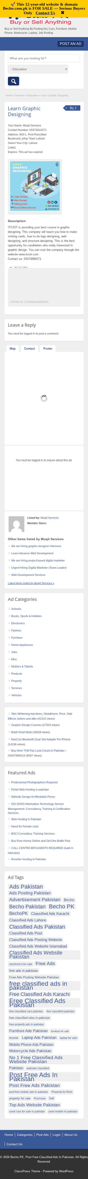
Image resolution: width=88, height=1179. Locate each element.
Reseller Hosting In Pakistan (28, 859)
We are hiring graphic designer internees (36, 546)
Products (16, 673)
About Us (70, 1134)
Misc (14, 659)
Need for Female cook (24, 826)
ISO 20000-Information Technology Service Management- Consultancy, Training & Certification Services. (39, 808)
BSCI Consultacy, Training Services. (33, 833)
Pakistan (16, 1068)
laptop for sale (68, 1038)
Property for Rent (61, 1092)
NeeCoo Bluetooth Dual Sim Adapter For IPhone (40, 739)
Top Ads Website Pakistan (34, 1105)
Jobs (14, 652)
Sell (51, 1098)
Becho (69, 900)
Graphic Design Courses (26, 725)
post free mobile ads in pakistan (28, 1092)
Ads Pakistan (26, 886)
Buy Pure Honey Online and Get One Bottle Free (40, 840)
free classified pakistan (60, 1011)
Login (56, 1134)
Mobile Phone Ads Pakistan (31, 1044)
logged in (29, 333)
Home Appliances (22, 645)
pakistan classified (38, 1068)
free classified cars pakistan (26, 1011)
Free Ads (45, 963)
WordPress (66, 1171)
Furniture (16, 637)
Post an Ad (70, 44)
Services (20, 95)
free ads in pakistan (23, 970)
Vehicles (16, 695)
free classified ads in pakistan (38, 985)
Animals (16, 609)
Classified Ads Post (25, 933)
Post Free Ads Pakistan (34, 1085)
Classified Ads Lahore (27, 920)
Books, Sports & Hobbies (26, 616)
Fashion (16, 630)
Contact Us (14, 1144)
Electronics (18, 623)
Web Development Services (28, 575)
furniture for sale (60, 1031)
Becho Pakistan (27, 907)
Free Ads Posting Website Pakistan (34, 977)
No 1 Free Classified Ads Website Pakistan (36, 1059)
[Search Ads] (13, 81)
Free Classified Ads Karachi (39, 994)
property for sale (19, 1098)
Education (32, 95)
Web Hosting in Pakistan (26, 819)
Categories (24, 1134)
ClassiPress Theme (27, 1171)
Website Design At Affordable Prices (33, 796)
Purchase (40, 1098)
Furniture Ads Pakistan (28, 1031)
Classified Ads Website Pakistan (36, 955)
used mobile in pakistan (62, 1111)
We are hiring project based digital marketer (38, 560)
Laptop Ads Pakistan (39, 1037)
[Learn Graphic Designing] (34, 186)
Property (16, 681)
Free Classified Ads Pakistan (37, 1003)
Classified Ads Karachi (50, 914)
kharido (14, 1038)
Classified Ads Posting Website (35, 940)
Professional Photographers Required (34, 782)
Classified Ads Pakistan (37, 927)
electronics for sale (20, 964)
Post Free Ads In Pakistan (33, 1077)
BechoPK (18, 913)
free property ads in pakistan (26, 1024)
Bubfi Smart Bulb (21, 732)
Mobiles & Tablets (22, 666)
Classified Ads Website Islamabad (38, 946)
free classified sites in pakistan (29, 1018)
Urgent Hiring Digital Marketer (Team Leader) (39, 567)
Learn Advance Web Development (32, 553)
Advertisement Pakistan (34, 899)
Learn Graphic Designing (24, 111)
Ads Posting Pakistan (30, 893)
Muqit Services (50, 517)
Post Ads (42, 1134)
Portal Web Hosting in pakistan (30, 789)
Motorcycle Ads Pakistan (30, 1051)
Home (9, 95)
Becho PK (61, 906)
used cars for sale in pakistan (27, 1111)
